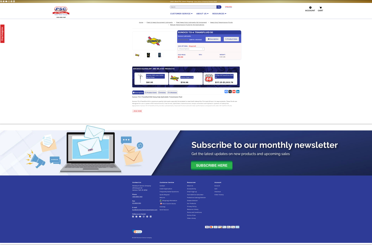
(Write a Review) (195, 40)
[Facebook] (1, 1)
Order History (219, 194)
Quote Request (165, 194)
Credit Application (166, 189)
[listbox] (191, 49)
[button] (137, 232)
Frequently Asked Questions (169, 191)
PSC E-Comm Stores (169, 203)
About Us (190, 186)
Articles (163, 92)
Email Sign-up (192, 191)
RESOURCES (218, 13)
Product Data (232, 39)
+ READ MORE (137, 111)
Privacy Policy (191, 206)
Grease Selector (192, 200)
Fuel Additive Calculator (195, 194)
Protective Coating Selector (196, 197)
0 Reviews (173, 92)
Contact (162, 186)
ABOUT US (201, 13)
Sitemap (162, 207)
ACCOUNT (310, 10)
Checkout (217, 191)
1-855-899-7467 (137, 197)
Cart (215, 189)
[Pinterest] (12, 1)
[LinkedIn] (14, 1)
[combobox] (193, 7)
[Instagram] (9, 1)
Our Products (191, 203)
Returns (162, 197)
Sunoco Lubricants (184, 36)
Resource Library (192, 209)
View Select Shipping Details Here (205, 1)
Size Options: (187, 46)
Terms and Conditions (194, 212)
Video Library (191, 218)
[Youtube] (6, 1)
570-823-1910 (136, 203)
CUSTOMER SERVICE (180, 13)
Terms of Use (191, 215)
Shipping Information (169, 200)
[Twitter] (4, 1)
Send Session (164, 210)
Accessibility (191, 189)
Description (213, 39)
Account (217, 186)
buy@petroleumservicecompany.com (144, 210)
